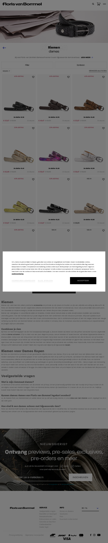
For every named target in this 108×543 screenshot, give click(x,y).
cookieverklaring (18, 274)
